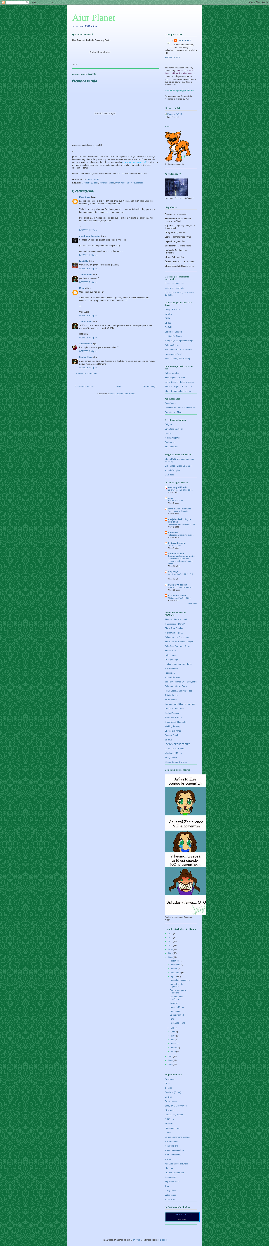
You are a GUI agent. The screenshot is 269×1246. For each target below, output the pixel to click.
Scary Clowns (171, 757)
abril (173, 1040)
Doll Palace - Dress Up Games (179, 466)
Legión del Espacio (173, 332)
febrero (174, 1047)
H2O (172, 1019)
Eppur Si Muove (177, 1007)
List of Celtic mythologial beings (179, 382)
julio (173, 1028)
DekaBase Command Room (177, 646)
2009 (170, 953)
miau (170, 498)
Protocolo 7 (170, 673)
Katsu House (171, 655)
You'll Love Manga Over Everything (180, 682)
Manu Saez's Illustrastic (179, 509)
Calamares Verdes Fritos (176, 686)
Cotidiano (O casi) (90, 183)
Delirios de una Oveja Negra (177, 637)
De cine (168, 1097)
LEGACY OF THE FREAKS (177, 744)
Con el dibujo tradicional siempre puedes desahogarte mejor (180, 561)
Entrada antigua (150, 386)
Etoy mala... (170, 1110)
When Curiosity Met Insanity (177, 358)
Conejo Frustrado (172, 309)
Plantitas (169, 1168)
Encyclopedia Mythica (175, 377)
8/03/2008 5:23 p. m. (88, 282)
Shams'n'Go (170, 650)
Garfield (168, 327)
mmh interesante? (123, 183)
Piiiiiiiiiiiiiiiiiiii (175, 1011)
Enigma (168, 424)
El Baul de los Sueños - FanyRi (179, 642)
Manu (82, 288)
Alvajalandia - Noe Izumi (176, 619)
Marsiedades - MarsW (175, 624)
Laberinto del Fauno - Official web (180, 408)
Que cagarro (170, 1177)
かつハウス (173, 572)
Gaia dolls (169, 475)
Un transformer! (177, 1015)
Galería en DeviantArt (174, 283)
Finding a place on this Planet (178, 664)
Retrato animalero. (176, 500)
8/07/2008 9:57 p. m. (88, 367)
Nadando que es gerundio (176, 1164)
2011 (170, 945)
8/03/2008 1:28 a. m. (88, 255)
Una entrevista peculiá (176, 985)
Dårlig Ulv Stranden (177, 585)
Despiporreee (171, 1101)
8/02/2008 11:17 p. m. (89, 230)
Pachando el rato (177, 1023)
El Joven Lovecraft (177, 543)
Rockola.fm (170, 442)
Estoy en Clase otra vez (176, 1106)
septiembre (176, 972)
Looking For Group (173, 336)
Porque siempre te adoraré (178, 991)
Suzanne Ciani (171, 447)
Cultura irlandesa (172, 373)
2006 (170, 1060)
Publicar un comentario (86, 373)
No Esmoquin (171, 700)
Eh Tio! (168, 323)
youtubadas (138, 183)
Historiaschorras (106, 183)
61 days (168, 740)
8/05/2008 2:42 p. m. (88, 315)
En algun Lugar (171, 659)
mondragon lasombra (89, 236)
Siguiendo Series (172, 1181)
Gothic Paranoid (172, 713)
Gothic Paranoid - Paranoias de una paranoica (181, 554)
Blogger (163, 1240)
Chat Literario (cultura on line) (178, 391)
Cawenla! (174, 1003)
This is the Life (171, 695)
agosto (174, 976)
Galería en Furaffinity (174, 288)
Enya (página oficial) (174, 429)
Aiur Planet (93, 17)
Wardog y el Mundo (177, 487)
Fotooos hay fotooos (174, 1114)
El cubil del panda (177, 595)
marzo (174, 1043)
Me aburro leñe (171, 1146)
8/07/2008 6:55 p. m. (88, 351)
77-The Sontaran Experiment (180, 587)
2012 (170, 941)
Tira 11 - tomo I (174, 546)
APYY (167, 1083)
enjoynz (136, 1240)
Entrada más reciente (84, 386)
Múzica (168, 1159)
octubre (174, 968)
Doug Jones (170, 403)
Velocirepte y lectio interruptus (180, 535)
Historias (169, 1123)
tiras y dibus (170, 1190)
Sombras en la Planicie (178, 511)
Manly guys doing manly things (179, 341)
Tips (167, 1186)
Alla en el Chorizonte (174, 708)
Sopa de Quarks (172, 735)
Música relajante (172, 438)
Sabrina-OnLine (172, 345)
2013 (170, 937)
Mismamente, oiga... (174, 633)
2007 (170, 1056)
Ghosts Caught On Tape (176, 762)
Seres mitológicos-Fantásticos (178, 386)
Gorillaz (168, 433)
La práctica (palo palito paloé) (180, 490)
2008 (170, 957)
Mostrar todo (192, 604)
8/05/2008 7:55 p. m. (88, 338)
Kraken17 (83, 261)
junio (173, 1032)
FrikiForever (170, 1119)
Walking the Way (172, 726)
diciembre (175, 961)
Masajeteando (171, 1141)
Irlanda (168, 1132)
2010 (170, 949)
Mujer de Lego (171, 668)
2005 (170, 1064)
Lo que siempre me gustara (177, 1137)
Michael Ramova (172, 677)
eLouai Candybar (172, 470)
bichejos (168, 1088)
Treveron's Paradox (173, 717)
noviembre (176, 965)
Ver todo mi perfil (172, 57)
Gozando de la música (176, 997)
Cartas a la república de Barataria (180, 704)
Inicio (118, 386)
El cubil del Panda (173, 731)
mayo (173, 1036)
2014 (170, 934)
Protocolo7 (173, 532)
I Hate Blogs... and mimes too (178, 691)
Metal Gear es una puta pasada (181, 524)
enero (173, 1051)
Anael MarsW (85, 343)
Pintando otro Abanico (180, 980)
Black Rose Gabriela (174, 628)
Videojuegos (170, 1195)
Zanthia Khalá (85, 274)
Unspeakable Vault (173, 354)
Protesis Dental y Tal (174, 1172)
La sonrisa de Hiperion (175, 748)
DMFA (167, 318)
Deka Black (84, 197)
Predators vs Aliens (173, 412)
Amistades (170, 1079)
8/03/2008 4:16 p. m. (88, 269)
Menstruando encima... (175, 1150)
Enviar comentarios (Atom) (122, 394)
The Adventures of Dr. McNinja (178, 349)
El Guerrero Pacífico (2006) (179, 598)
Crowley (168, 314)
